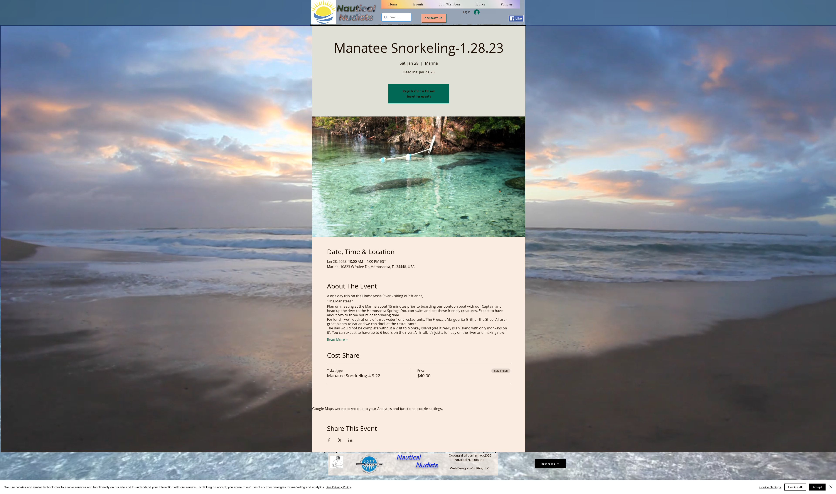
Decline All (795, 487)
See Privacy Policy (338, 487)
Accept (817, 487)
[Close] (830, 487)
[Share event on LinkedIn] (350, 440)
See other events (418, 96)
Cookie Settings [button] (770, 487)
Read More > (337, 339)
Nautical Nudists (417, 461)
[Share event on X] (340, 440)
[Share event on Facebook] (329, 440)
